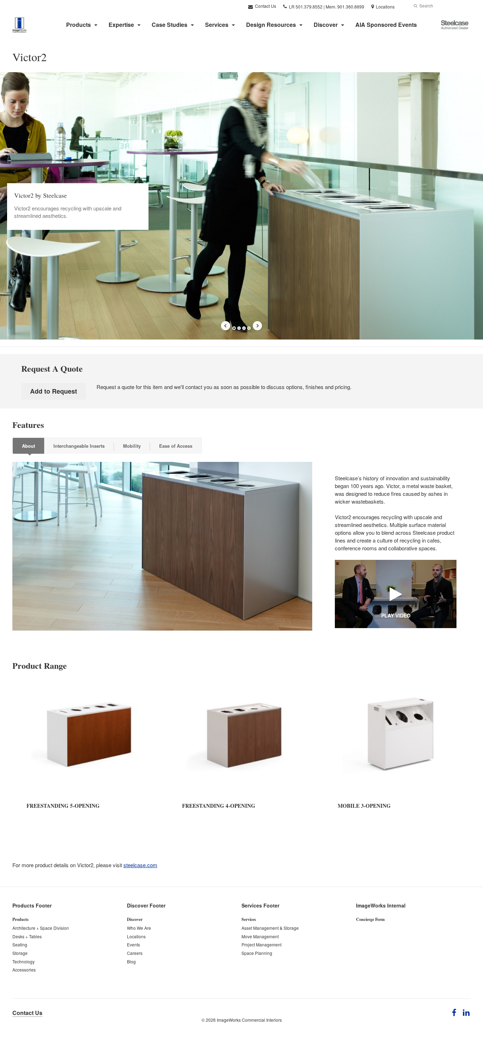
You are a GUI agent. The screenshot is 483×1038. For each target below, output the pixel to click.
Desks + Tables (27, 936)
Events (133, 944)
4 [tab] (249, 328)
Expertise (121, 25)
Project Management (261, 944)
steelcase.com (140, 865)
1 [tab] (234, 328)
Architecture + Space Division (40, 928)
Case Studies (169, 25)
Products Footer (32, 905)
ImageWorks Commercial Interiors (249, 1020)
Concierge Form (370, 919)
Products (78, 25)
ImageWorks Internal (381, 905)
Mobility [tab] (132, 445)
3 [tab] (244, 328)
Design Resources (271, 25)
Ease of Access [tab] (175, 445)
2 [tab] (239, 328)
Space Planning (257, 953)
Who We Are (139, 928)
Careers (134, 953)
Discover (326, 25)
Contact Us (265, 6)
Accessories (24, 970)
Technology (23, 961)
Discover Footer (146, 905)
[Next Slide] (257, 325)
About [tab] (28, 445)
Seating (19, 944)
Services (216, 25)
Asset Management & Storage (270, 928)
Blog (131, 961)
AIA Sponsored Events (386, 25)
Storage (20, 953)
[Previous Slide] (225, 325)
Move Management (260, 936)
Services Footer (260, 905)
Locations (136, 936)
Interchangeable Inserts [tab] (79, 445)
